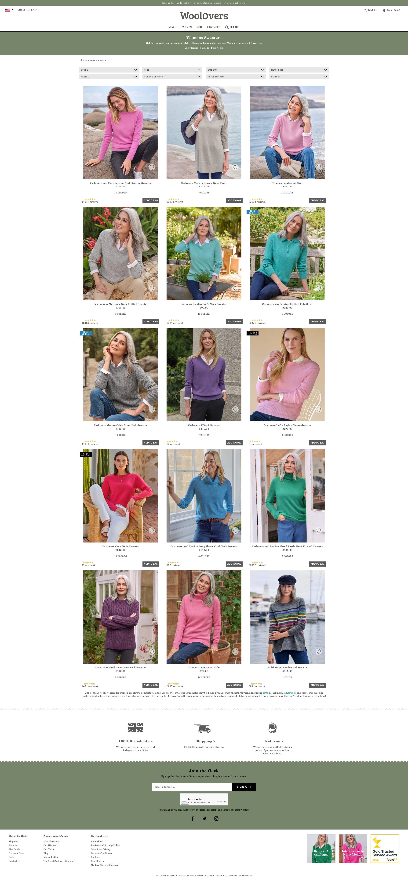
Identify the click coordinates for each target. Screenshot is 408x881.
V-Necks (204, 47)
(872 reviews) (173, 565)
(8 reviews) (255, 444)
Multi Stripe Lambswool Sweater (287, 667)
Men (199, 27)
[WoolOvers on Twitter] (204, 818)
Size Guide (14, 849)
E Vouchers (97, 841)
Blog (46, 853)
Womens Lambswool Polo (204, 667)
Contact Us (14, 861)
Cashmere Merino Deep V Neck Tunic (204, 183)
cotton (266, 692)
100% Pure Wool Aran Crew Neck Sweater (120, 667)
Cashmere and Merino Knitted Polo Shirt (287, 304)
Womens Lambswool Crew (287, 183)
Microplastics (51, 857)
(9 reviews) (88, 565)
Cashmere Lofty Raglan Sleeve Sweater (287, 425)
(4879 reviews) (90, 201)
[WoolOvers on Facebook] (192, 818)
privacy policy (242, 810)
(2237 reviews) (174, 686)
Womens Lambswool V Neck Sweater (204, 304)
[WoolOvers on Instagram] (215, 818)
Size (146, 69)
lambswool (290, 692)
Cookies (95, 857)
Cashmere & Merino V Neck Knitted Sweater (121, 304)
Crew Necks (191, 47)
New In (173, 27)
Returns (13, 845)
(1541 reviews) (90, 444)
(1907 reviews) (174, 201)
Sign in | (22, 9)
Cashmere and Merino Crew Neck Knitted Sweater (120, 183)
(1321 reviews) (257, 322)
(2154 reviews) (257, 201)
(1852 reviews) (257, 565)
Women (187, 27)
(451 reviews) (90, 686)
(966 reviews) (257, 686)
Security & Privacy (100, 849)
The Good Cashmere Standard (59, 861)
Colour (213, 69)
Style (84, 69)
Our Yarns (49, 849)
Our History (50, 845)
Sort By (276, 76)
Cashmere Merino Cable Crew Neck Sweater (120, 425)
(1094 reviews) (174, 322)
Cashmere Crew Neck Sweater (120, 546)
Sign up (243, 787)
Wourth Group (51, 841)
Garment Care (16, 853)
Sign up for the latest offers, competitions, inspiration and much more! (204, 3)
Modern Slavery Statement (105, 865)
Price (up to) (216, 76)
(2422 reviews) (90, 322)
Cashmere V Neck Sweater (204, 425)
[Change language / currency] (9, 11)
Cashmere (213, 27)
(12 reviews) (172, 444)
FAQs (11, 857)
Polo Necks (217, 47)
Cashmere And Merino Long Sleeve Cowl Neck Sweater (204, 546)
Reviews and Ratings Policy (105, 845)
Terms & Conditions (101, 853)
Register (32, 9)
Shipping (13, 841)
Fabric (85, 76)
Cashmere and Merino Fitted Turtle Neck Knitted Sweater (287, 546)
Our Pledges (97, 861)
